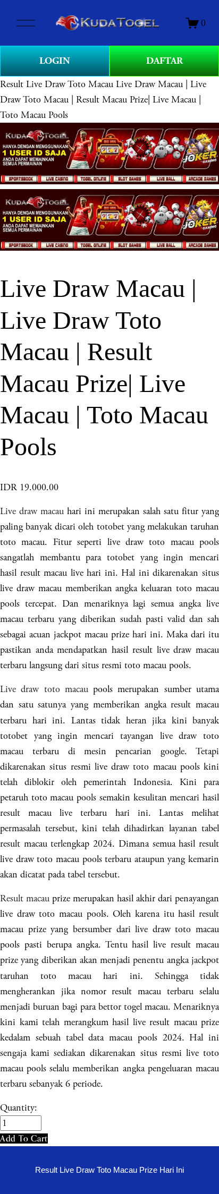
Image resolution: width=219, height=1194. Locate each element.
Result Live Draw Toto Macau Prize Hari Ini (109, 1170)
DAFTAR (164, 60)
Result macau (24, 898)
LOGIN (54, 60)
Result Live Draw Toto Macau (56, 84)
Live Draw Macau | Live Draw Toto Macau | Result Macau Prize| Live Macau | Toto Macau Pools (103, 99)
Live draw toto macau (44, 689)
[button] (24, 1138)
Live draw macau (32, 511)
